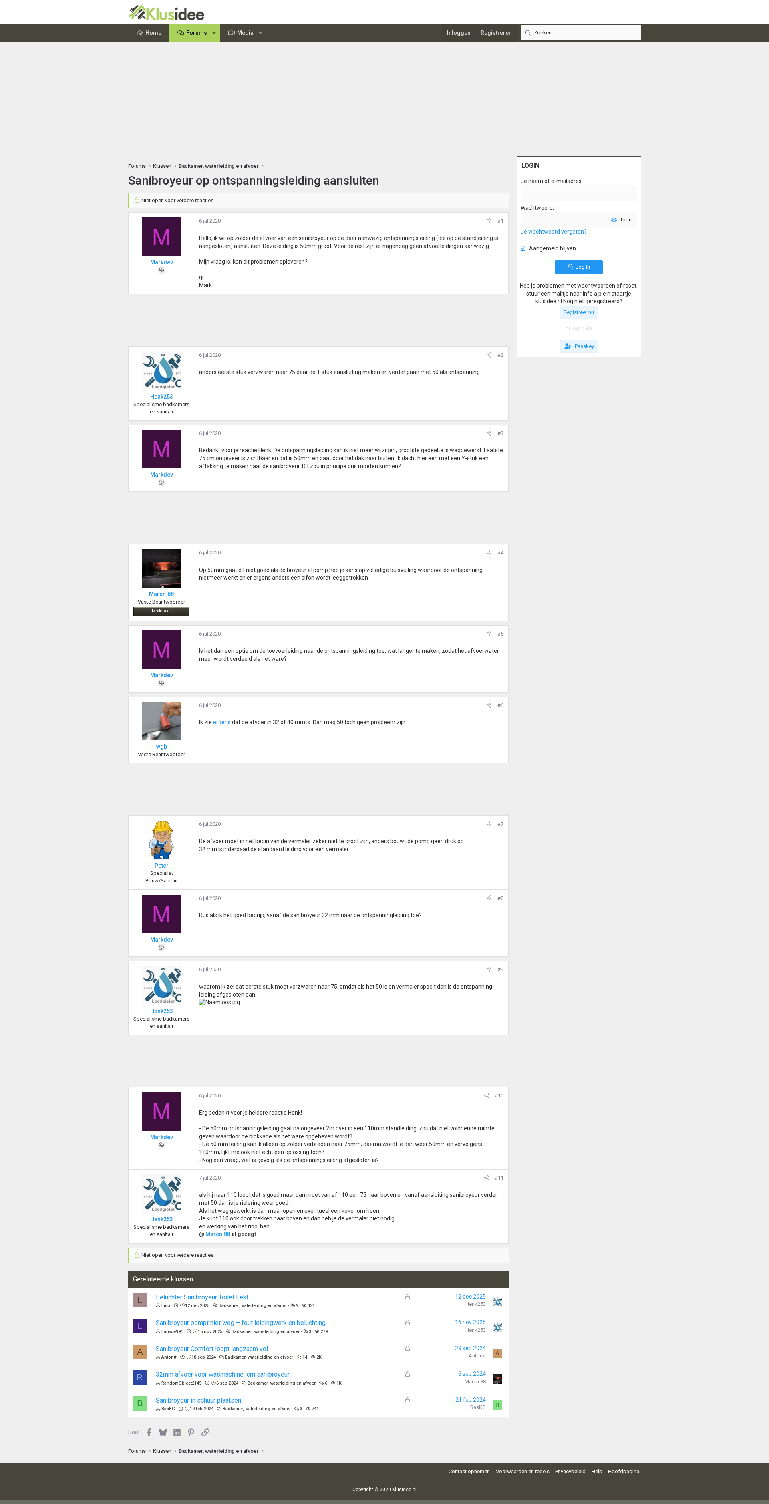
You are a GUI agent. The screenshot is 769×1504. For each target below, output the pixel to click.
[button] (214, 33)
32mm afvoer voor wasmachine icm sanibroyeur (223, 1374)
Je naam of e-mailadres (551, 181)
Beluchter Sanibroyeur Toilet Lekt (202, 1297)
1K (339, 1383)
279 (324, 1331)
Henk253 (475, 1304)
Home (153, 33)
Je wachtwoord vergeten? (554, 231)
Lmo (165, 1305)
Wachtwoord (537, 208)
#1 (500, 221)
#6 (500, 705)
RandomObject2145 (181, 1383)
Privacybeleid (570, 1471)
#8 (500, 898)
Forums (196, 33)
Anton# (169, 1357)
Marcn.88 (217, 1234)
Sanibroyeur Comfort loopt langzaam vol (212, 1349)
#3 (500, 433)
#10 (499, 1096)
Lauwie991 (172, 1331)
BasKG (168, 1408)
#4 (500, 553)
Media (245, 33)
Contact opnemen (469, 1471)
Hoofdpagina (623, 1471)
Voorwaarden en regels (523, 1471)
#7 (500, 824)
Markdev (161, 262)
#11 (499, 1178)
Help (597, 1471)
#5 (500, 634)
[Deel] (489, 221)
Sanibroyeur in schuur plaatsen (198, 1400)
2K (319, 1357)
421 (311, 1305)
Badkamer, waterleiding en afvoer (253, 1305)
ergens (222, 722)
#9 (500, 969)
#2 (500, 355)
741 (315, 1408)
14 (304, 1357)
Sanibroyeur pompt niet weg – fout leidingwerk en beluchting (241, 1323)
